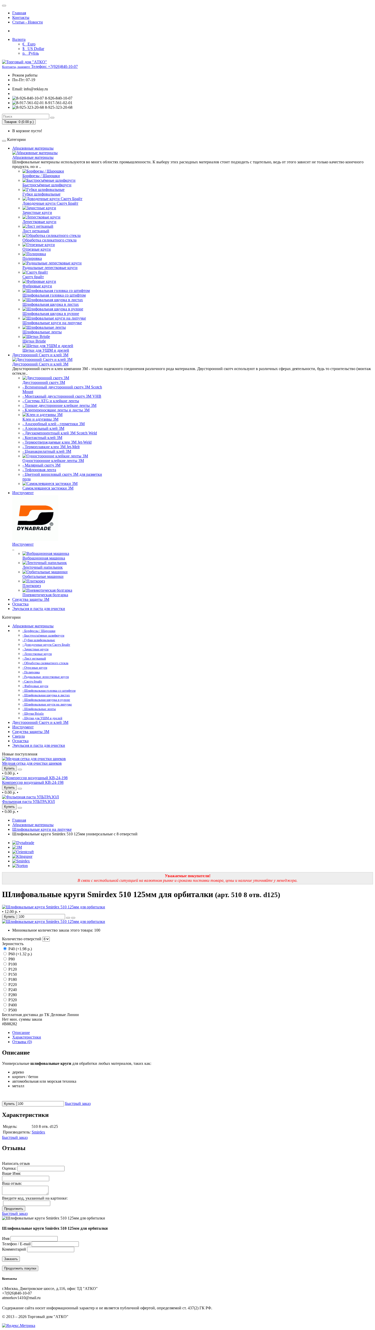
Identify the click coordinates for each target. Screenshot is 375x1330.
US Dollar (33, 48)
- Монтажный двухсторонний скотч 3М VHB (61, 396)
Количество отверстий (21, 939)
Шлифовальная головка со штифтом (54, 295)
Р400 (12, 1005)
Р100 (12, 964)
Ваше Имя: (11, 1173)
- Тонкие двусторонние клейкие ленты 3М (59, 405)
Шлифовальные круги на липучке (52, 323)
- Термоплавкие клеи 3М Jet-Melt (51, 447)
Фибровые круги (37, 286)
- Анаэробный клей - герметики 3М (53, 424)
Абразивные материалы (33, 148)
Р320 (12, 1000)
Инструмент (23, 493)
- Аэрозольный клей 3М (43, 428)
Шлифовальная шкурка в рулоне (50, 313)
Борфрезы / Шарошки (41, 176)
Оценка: (9, 1168)
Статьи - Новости (27, 22)
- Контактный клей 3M (42, 437)
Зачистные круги (37, 212)
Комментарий (14, 1249)
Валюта (19, 39)
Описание (21, 1032)
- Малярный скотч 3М (41, 465)
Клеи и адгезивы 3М (40, 419)
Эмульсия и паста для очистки (38, 608)
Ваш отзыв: (12, 1183)
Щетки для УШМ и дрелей (45, 350)
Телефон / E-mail (16, 1244)
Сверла (18, 736)
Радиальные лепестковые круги (50, 267)
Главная (19, 13)
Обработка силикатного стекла (49, 240)
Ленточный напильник (42, 567)
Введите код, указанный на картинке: (35, 1198)
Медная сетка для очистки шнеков (32, 763)
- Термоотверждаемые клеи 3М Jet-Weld (57, 442)
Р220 (12, 984)
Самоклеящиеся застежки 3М (47, 488)
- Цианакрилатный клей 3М (46, 451)
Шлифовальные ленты (42, 332)
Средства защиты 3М (30, 599)
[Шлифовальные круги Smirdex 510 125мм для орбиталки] (53, 907)
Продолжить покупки (20, 1268)
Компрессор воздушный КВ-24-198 (33, 782)
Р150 (12, 974)
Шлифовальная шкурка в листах (50, 304)
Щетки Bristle (34, 341)
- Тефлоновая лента (39, 470)
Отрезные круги (36, 249)
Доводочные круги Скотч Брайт (50, 203)
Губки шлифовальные (41, 194)
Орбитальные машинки (43, 576)
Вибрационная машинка (43, 558)
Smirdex (38, 1132)
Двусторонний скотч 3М (43, 382)
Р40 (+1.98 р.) (19, 949)
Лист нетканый (35, 231)
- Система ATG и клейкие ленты (50, 401)
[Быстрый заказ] (68, 918)
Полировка (32, 258)
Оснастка (20, 604)
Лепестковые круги (39, 221)
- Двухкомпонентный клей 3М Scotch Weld (59, 433)
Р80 (11, 959)
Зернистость (12, 944)
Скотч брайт (33, 277)
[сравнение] (20, 769)
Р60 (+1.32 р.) (19, 954)
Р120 (12, 969)
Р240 (12, 989)
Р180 (12, 979)
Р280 (12, 995)
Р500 (12, 1010)
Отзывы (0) (22, 1042)
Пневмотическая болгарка (45, 595)
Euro (28, 44)
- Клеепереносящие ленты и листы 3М (56, 410)
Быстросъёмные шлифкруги (46, 185)
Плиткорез (31, 585)
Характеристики (26, 1037)
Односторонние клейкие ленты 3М (53, 460)
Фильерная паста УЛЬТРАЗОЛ (28, 801)
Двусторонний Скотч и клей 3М (40, 355)
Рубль (30, 53)
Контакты (20, 17)
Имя (5, 1238)
